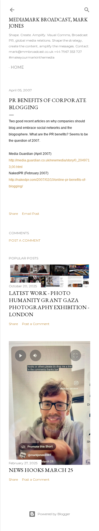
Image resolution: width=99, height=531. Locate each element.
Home (17, 67)
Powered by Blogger (54, 514)
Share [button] (13, 213)
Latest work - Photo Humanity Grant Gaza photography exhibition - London (49, 303)
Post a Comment (24, 240)
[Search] (87, 8)
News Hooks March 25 (41, 470)
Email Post (30, 213)
